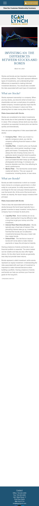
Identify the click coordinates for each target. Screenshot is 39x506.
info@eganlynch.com (19, 503)
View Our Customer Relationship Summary (19, 8)
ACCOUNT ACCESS (32, 3)
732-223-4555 (21, 493)
